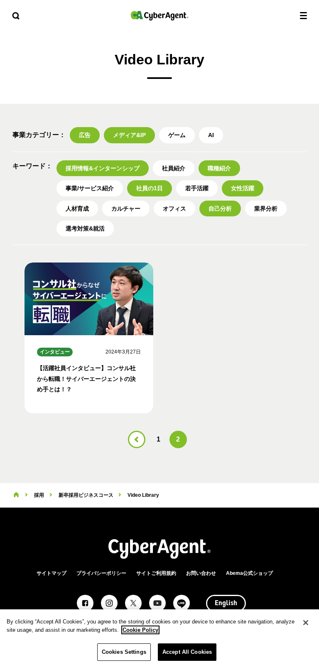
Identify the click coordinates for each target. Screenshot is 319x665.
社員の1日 (149, 188)
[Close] (306, 622)
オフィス (174, 208)
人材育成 (77, 208)
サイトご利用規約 (156, 573)
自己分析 (220, 208)
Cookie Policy (140, 630)
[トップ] (16, 495)
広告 (85, 135)
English (226, 603)
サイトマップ (51, 573)
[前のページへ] (136, 439)
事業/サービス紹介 (90, 188)
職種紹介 (219, 168)
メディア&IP (129, 135)
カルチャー (125, 208)
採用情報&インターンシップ (103, 168)
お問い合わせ (201, 573)
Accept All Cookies (187, 652)
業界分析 (265, 208)
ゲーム (177, 135)
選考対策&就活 (85, 228)
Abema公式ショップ (249, 573)
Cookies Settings (124, 652)
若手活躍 (197, 188)
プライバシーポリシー (101, 573)
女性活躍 (242, 188)
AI (211, 135)
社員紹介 (173, 168)
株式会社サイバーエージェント (159, 15)
